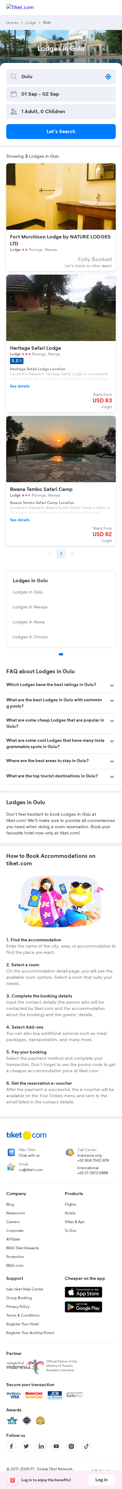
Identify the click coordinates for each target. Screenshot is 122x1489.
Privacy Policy (17, 1306)
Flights (70, 1204)
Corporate (14, 1230)
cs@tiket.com (31, 1169)
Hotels (70, 1213)
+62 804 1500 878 (93, 1160)
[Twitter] (26, 1446)
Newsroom (15, 1213)
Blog (10, 1204)
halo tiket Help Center (24, 1289)
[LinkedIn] (41, 1446)
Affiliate (13, 1239)
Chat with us (29, 1155)
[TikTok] (86, 1446)
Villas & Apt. (75, 1221)
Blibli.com (14, 1265)
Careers (13, 1221)
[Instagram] (71, 1446)
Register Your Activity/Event (30, 1332)
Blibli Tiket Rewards (22, 1248)
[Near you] (108, 76)
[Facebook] (11, 1446)
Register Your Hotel (22, 1324)
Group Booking (19, 1297)
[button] (61, 685)
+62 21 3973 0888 (92, 1172)
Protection (15, 1256)
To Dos (70, 1230)
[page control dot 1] (61, 654)
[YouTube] (56, 1446)
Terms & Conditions (23, 1315)
